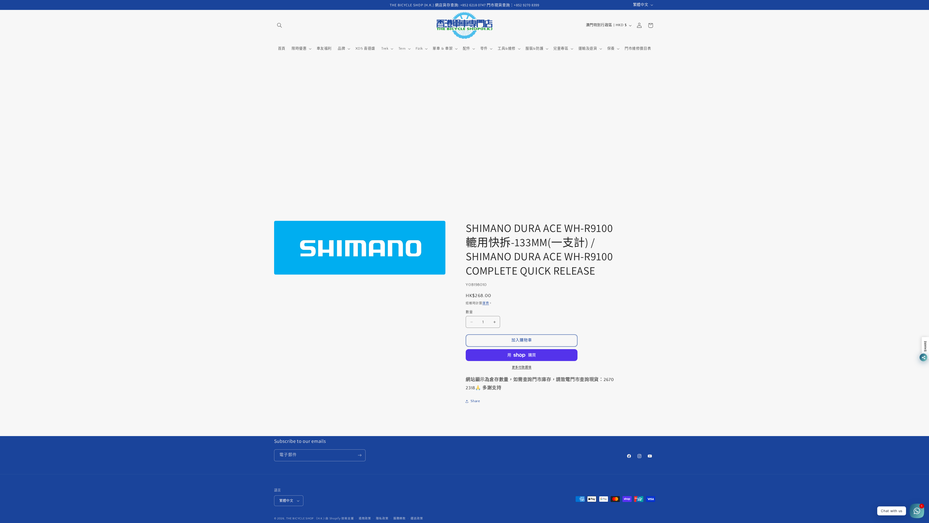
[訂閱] (359, 455)
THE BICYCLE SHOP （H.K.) (305, 518)
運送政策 (417, 518)
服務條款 (399, 518)
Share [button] (475, 401)
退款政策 (365, 518)
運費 (485, 303)
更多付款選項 (522, 367)
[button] (279, 25)
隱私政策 (382, 518)
